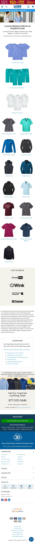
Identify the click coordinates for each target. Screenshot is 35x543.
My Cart (3, 457)
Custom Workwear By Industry (12, 10)
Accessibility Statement (17, 536)
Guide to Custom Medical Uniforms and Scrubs (17, 349)
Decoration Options (12, 364)
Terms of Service (17, 528)
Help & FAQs (21, 461)
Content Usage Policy (17, 532)
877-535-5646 (17, 400)
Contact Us (20, 464)
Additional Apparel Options (14, 361)
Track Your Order (5, 459)
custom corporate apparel (23, 407)
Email (29, 488)
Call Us (5, 488)
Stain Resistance (11, 359)
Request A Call (5, 464)
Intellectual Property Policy (17, 530)
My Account (4, 454)
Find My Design (21, 454)
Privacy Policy (17, 526)
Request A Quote (5, 461)
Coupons (20, 457)
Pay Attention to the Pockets (15, 353)
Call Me (13, 488)
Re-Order (20, 459)
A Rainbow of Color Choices (15, 355)
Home (1, 10)
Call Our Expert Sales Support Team (17, 421)
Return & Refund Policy (17, 534)
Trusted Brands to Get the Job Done (17, 357)
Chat (21, 488)
